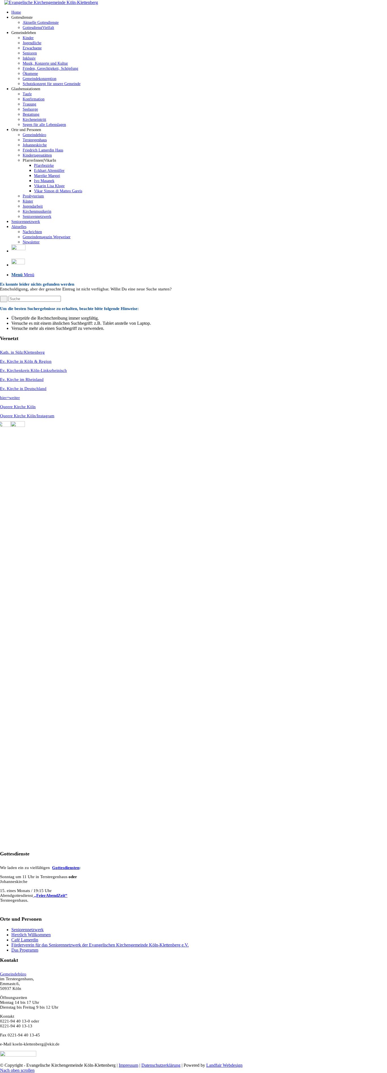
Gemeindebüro (13, 974)
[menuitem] (199, 12)
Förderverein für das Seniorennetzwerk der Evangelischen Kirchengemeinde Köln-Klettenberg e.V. (100, 945)
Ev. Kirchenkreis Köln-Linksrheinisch (33, 370)
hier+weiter (10, 397)
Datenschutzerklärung (160, 1065)
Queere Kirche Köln (18, 406)
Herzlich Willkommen (31, 934)
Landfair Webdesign (224, 1065)
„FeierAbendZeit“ (50, 895)
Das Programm (24, 950)
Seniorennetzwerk (27, 929)
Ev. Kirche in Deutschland (23, 388)
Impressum (128, 1065)
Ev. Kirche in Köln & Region (26, 361)
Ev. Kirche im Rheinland (22, 379)
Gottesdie (61, 867)
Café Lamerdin (24, 939)
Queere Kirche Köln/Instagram (27, 416)
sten (75, 867)
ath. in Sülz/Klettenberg (24, 352)
